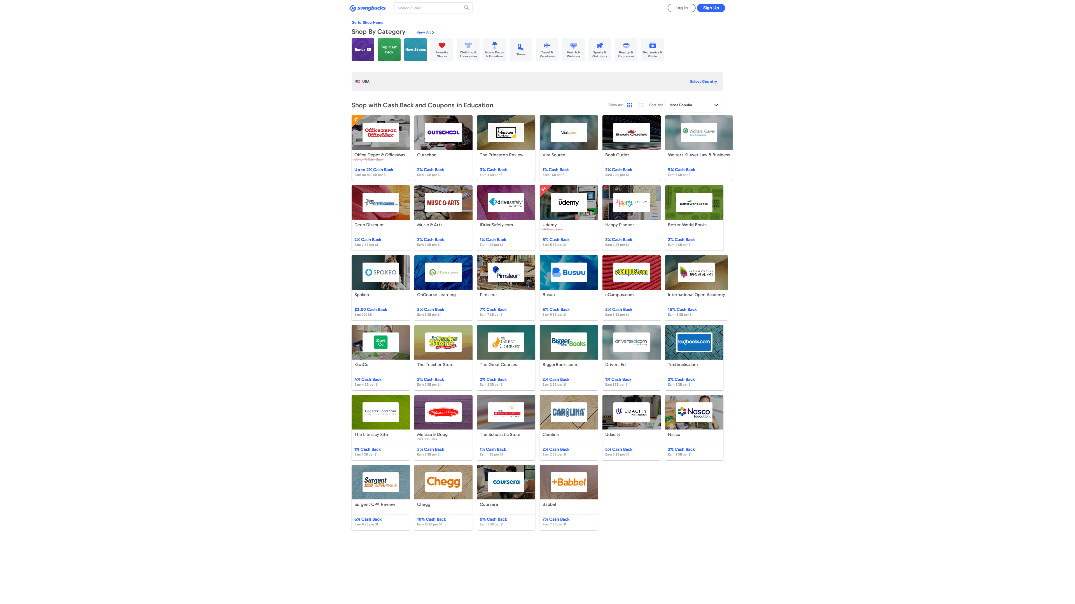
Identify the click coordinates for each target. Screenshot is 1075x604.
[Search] (467, 8)
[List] (641, 105)
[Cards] (629, 105)
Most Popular (680, 105)
